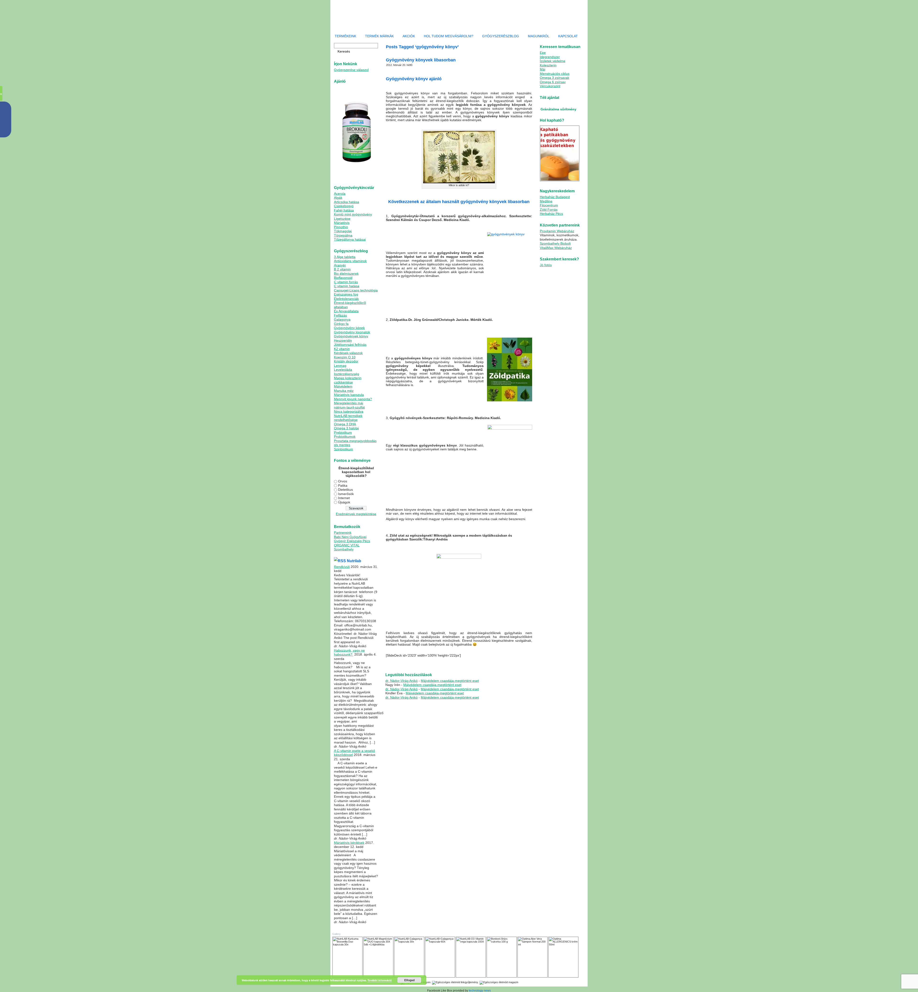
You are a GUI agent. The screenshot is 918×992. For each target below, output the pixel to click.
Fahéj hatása (344, 210)
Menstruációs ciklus (554, 73)
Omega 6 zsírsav (553, 82)
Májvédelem (343, 386)
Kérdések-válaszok (348, 353)
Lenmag (340, 365)
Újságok (344, 502)
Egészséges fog (346, 294)
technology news (480, 990)
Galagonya (342, 319)
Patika (342, 485)
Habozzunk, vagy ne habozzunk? (349, 652)
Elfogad (409, 980)
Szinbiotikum (343, 449)
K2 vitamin (342, 349)
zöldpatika (427, 663)
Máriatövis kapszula (349, 395)
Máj (542, 69)
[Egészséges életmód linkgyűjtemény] (455, 982)
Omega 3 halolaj (346, 428)
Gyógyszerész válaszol (351, 70)
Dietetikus (345, 489)
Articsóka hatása (346, 202)
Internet (344, 498)
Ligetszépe (342, 219)
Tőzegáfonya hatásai (350, 239)
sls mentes (342, 445)
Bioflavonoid (343, 278)
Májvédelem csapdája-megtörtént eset (450, 681)
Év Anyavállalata (346, 311)
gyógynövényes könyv (407, 663)
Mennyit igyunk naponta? (353, 399)
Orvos (342, 481)
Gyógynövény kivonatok (352, 332)
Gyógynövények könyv (351, 336)
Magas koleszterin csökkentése (347, 380)
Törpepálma (343, 235)
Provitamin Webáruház (557, 231)
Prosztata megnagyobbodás (355, 441)
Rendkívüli (342, 567)
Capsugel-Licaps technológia (356, 290)
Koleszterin (548, 65)
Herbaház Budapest (555, 197)
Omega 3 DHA (345, 424)
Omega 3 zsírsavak (554, 78)
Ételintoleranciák (346, 299)
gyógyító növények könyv (442, 660)
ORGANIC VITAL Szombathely (347, 547)
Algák (338, 197)
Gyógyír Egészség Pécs (352, 541)
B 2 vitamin (342, 269)
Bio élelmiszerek (346, 273)
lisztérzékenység (346, 374)
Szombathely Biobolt (555, 243)
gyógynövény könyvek (495, 660)
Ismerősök (346, 494)
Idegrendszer (550, 57)
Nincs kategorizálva (348, 411)
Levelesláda (343, 370)
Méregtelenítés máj (348, 403)
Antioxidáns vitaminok (350, 261)
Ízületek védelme (552, 61)
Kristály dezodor (346, 361)
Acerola (339, 193)
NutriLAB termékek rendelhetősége (348, 418)
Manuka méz (344, 391)
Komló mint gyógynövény (353, 214)
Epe (543, 52)
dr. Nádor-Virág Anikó (401, 681)
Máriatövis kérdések (349, 843)
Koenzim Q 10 (344, 357)
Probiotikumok (344, 436)
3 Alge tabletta (344, 257)
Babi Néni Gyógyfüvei (350, 537)
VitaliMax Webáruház (556, 248)
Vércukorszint (550, 86)
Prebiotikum (343, 432)
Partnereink (342, 532)
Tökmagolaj (343, 231)
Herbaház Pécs (551, 214)
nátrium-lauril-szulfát (349, 407)
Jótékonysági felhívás (350, 344)
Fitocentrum (549, 205)
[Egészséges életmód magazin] (499, 982)
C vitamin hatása (346, 286)
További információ (379, 980)
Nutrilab (354, 561)
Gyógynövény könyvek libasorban (421, 60)
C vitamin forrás (346, 282)
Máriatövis (342, 223)
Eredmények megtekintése (356, 514)
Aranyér (340, 265)
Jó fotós (546, 265)
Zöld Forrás (548, 209)
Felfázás (340, 315)
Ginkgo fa (341, 324)
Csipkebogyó (344, 206)
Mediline (546, 201)
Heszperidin (343, 340)
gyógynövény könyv (470, 660)
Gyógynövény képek (349, 328)
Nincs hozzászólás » (447, 663)
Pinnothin (341, 227)
